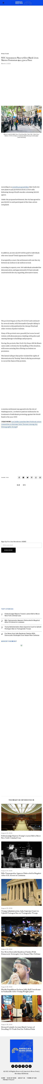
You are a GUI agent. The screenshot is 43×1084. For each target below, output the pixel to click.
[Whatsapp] (36, 477)
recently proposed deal (20, 187)
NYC (24, 485)
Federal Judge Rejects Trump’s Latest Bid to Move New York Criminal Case (22, 614)
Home (3, 1078)
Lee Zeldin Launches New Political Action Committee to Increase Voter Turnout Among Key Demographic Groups (21, 424)
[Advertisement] (21, 27)
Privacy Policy (8, 1079)
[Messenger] (23, 477)
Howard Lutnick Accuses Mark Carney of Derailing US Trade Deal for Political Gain (18, 1028)
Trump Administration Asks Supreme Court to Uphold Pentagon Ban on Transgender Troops (23, 628)
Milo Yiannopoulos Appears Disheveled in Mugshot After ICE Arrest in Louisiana (22, 621)
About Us (21, 1078)
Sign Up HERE (11, 1078)
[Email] (40, 477)
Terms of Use (32, 1078)
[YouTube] (26, 1066)
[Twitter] (27, 477)
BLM (18, 485)
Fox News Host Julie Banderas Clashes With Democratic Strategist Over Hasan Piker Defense (22, 634)
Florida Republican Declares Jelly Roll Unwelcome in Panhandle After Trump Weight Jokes (21, 990)
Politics (5, 53)
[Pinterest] (31, 477)
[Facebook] (19, 477)
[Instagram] (19, 1066)
